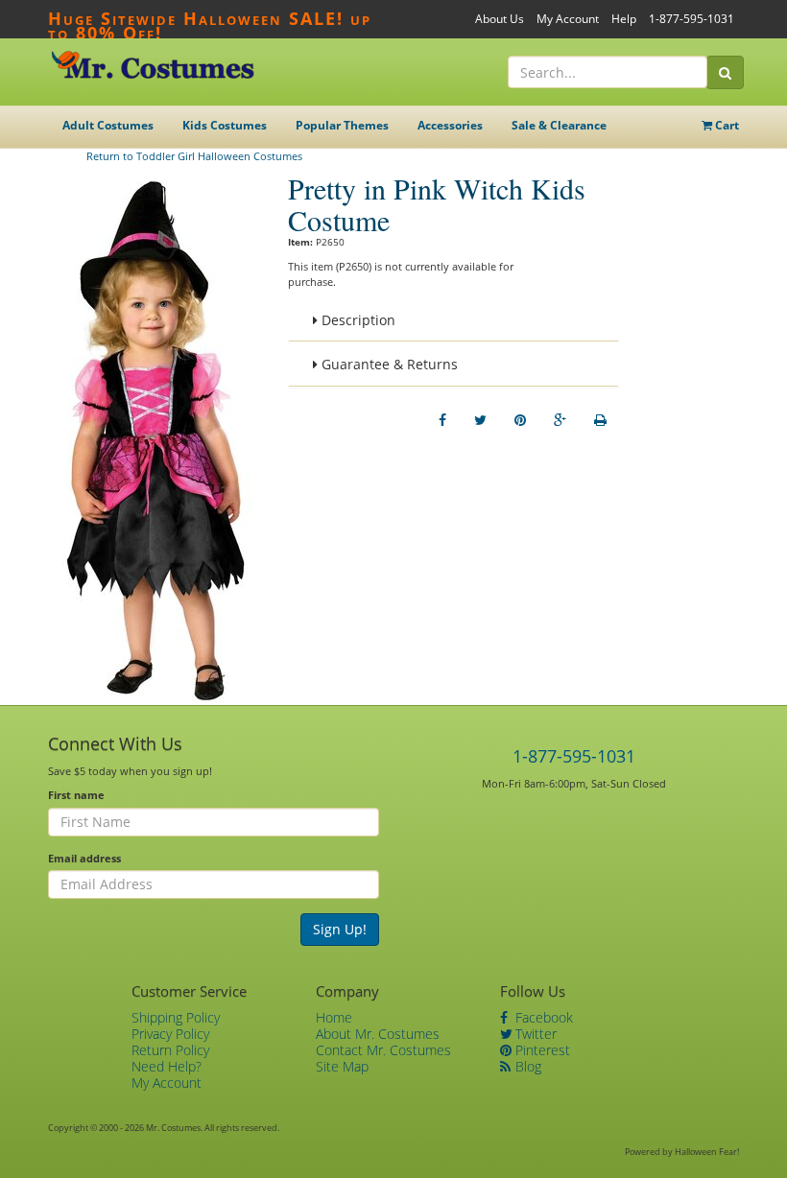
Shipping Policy (175, 1017)
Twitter (534, 1034)
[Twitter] (480, 420)
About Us (499, 19)
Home (334, 1017)
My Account (568, 19)
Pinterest (541, 1050)
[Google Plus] (560, 420)
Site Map (342, 1066)
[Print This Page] (600, 420)
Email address (84, 858)
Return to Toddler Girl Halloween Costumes (194, 156)
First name (76, 795)
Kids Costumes (224, 125)
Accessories (450, 125)
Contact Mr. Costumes (383, 1050)
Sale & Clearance (559, 125)
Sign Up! (340, 929)
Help (623, 19)
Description (356, 320)
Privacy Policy (170, 1034)
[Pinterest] (520, 420)
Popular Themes (342, 125)
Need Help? (166, 1066)
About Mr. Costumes (378, 1034)
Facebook (542, 1017)
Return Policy (170, 1050)
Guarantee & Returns (388, 364)
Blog (526, 1066)
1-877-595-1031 (691, 19)
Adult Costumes (108, 125)
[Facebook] (442, 420)
